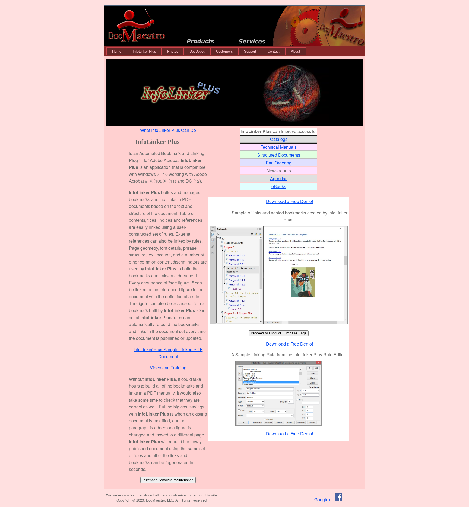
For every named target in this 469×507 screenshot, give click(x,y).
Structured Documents (278, 155)
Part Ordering (278, 163)
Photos (172, 51)
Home (116, 51)
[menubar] (206, 51)
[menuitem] (116, 51)
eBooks (278, 186)
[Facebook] (338, 499)
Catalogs (278, 139)
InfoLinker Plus (144, 51)
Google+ (322, 499)
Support (250, 51)
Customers (224, 51)
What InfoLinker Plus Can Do (168, 130)
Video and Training (168, 368)
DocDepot (197, 51)
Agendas (278, 178)
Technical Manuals (279, 147)
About (295, 51)
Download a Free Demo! (289, 201)
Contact (274, 51)
